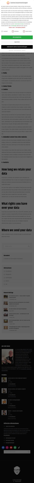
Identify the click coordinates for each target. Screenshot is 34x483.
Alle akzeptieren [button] (17, 37)
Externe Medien (28, 31)
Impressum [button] (23, 50)
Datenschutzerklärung (19, 24)
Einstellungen (13, 26)
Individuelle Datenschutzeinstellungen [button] (17, 47)
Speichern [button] (17, 42)
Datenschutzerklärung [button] (17, 50)
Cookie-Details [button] (11, 50)
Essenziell (6, 31)
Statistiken (16, 31)
